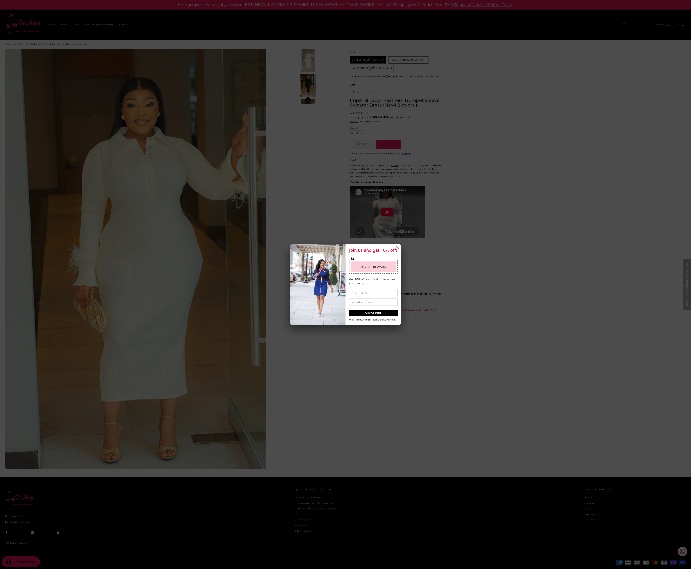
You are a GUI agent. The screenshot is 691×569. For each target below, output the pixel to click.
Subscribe (373, 313)
